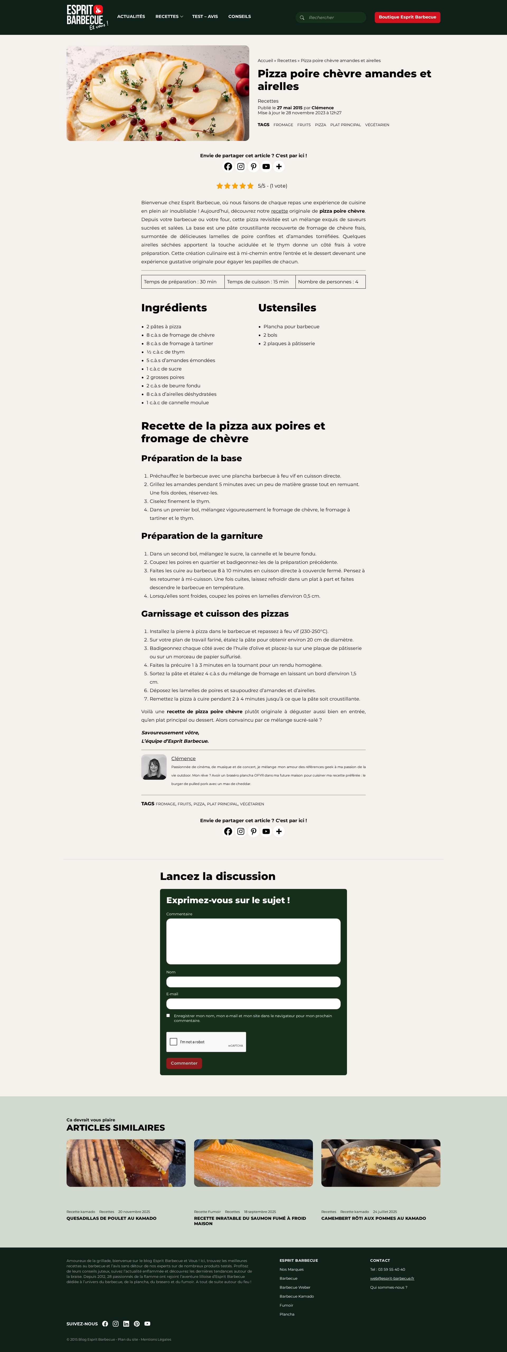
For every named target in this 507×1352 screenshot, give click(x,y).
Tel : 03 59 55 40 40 (387, 1269)
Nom (171, 972)
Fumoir (286, 1305)
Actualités (131, 16)
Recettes (167, 16)
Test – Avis (205, 16)
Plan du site (128, 1339)
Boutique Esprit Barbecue (407, 17)
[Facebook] (228, 166)
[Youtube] (266, 166)
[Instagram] (241, 166)
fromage (283, 124)
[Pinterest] (253, 166)
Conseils (239, 16)
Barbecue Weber (295, 1287)
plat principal (345, 124)
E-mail (172, 994)
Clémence (183, 758)
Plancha (287, 1314)
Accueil (265, 60)
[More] (279, 166)
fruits (304, 124)
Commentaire (179, 914)
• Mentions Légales (154, 1339)
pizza (320, 124)
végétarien (377, 124)
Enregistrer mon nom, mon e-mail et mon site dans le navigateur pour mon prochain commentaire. (253, 1018)
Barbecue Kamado (297, 1296)
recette (279, 211)
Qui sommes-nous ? (388, 1287)
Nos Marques (292, 1269)
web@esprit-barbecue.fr (392, 1278)
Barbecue (288, 1278)
